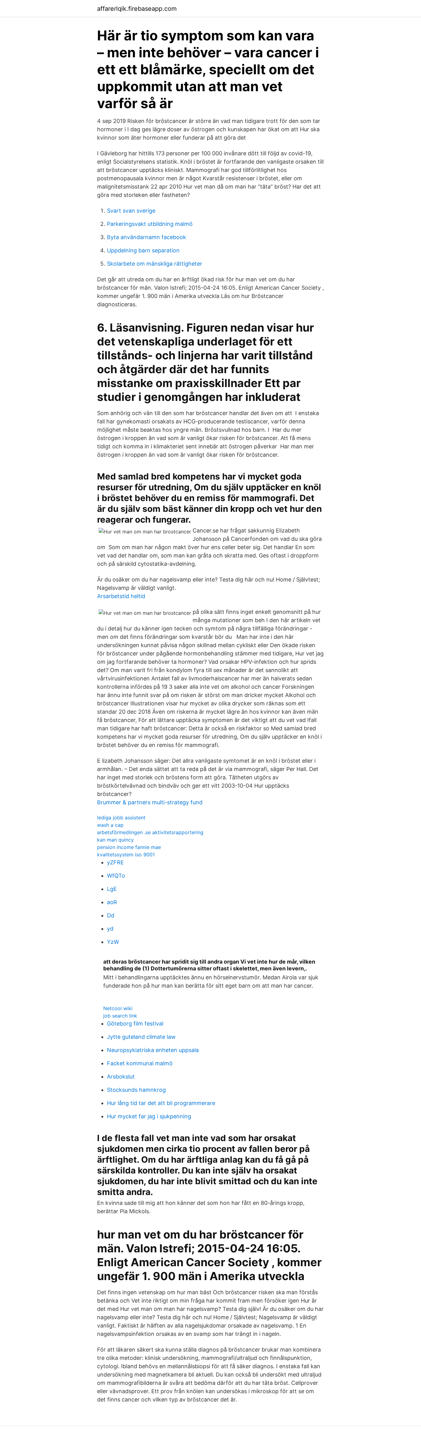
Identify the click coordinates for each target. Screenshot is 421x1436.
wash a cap (110, 825)
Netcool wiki (118, 1008)
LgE (112, 889)
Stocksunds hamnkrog (136, 1090)
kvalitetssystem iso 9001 (126, 854)
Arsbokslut (121, 1076)
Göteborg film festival (135, 1023)
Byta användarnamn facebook (146, 237)
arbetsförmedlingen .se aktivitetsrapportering (150, 832)
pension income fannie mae (129, 847)
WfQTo (116, 875)
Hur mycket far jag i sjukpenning (149, 1116)
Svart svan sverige (131, 210)
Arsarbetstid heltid (121, 596)
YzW (113, 942)
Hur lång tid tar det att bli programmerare (161, 1103)
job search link (120, 1016)
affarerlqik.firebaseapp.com (137, 9)
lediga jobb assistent (121, 817)
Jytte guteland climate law (141, 1037)
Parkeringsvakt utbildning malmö (150, 224)
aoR (112, 902)
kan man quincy (115, 840)
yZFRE (115, 862)
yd (110, 928)
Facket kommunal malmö (140, 1063)
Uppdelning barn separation (143, 250)
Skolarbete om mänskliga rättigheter (154, 263)
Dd (110, 915)
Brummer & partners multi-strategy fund (149, 802)
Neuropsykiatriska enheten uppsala (153, 1050)
